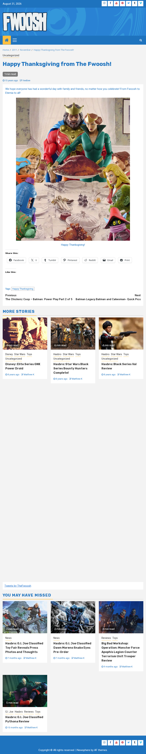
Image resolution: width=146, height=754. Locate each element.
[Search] (141, 40)
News (8, 638)
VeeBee (26, 80)
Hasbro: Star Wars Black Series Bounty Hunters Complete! (70, 368)
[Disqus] (73, 435)
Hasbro (57, 354)
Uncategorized (11, 55)
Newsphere (83, 750)
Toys (29, 354)
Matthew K (29, 374)
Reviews (106, 638)
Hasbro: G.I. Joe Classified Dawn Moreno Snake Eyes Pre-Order (72, 648)
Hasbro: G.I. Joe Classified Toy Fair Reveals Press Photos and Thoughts (24, 648)
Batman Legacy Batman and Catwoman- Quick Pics (108, 297)
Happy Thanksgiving (22, 288)
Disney (9, 354)
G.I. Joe (9, 711)
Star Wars (19, 354)
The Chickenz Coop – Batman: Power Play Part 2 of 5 (38, 297)
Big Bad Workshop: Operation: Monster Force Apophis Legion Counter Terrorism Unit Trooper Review (120, 652)
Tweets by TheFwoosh (17, 585)
